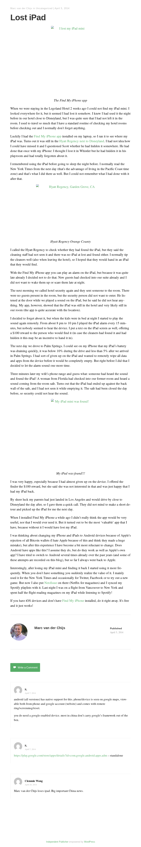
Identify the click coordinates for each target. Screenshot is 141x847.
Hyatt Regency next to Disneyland (81, 141)
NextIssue (50, 582)
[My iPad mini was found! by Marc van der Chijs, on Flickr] (70, 433)
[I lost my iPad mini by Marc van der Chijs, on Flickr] (70, 60)
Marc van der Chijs (21, 8)
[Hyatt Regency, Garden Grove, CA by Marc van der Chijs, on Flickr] (70, 210)
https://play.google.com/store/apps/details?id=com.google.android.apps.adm (60, 755)
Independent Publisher (57, 841)
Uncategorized (44, 8)
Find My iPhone (73, 600)
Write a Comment (27, 667)
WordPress (89, 841)
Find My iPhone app (47, 136)
